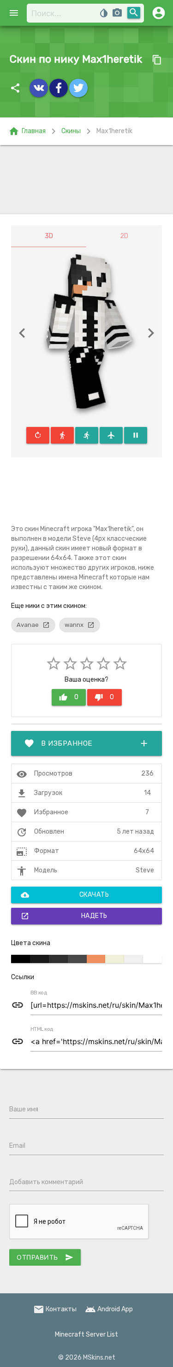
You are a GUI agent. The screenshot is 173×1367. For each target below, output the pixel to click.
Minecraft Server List (86, 1334)
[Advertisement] (86, 179)
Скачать (65, 895)
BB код (38, 993)
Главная (27, 131)
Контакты (55, 1309)
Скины (71, 131)
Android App (109, 1309)
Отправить (45, 1257)
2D (124, 236)
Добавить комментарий (46, 1182)
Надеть (64, 916)
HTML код (42, 1029)
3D (49, 236)
